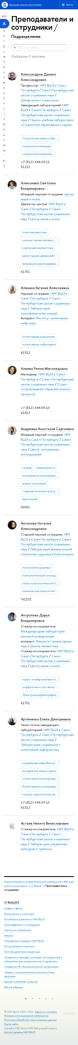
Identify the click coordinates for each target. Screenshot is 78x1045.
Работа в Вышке (13, 987)
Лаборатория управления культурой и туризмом (44, 846)
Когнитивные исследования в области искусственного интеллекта (40, 786)
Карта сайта (11, 1024)
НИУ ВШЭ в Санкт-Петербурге (45, 107)
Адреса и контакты (46, 1012)
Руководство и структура (19, 914)
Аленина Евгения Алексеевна (45, 287)
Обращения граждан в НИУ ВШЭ (24, 941)
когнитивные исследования (40, 778)
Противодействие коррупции (22, 951)
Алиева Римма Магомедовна (44, 368)
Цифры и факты (13, 908)
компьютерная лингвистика (40, 240)
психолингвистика (34, 232)
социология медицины (37, 154)
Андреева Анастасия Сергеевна (47, 428)
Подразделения (25, 36)
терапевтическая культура (40, 491)
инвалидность (45, 468)
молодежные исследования (40, 475)
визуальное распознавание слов (40, 264)
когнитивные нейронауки (39, 344)
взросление (30, 499)
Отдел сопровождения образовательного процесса (46, 389)
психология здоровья (36, 567)
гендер (27, 468)
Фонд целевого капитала (19, 946)
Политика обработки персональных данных (30, 1020)
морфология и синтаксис (38, 687)
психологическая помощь (39, 575)
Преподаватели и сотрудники (22, 924)
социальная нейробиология (40, 763)
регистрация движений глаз (40, 256)
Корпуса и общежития (17, 930)
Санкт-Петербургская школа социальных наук (47, 92)
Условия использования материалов (26, 1016)
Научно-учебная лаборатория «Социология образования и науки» (47, 122)
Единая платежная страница (20, 981)
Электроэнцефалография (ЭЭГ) (40, 695)
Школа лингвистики (44, 646)
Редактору (68, 1013)
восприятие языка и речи (39, 771)
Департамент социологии (39, 100)
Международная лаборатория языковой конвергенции (43, 633)
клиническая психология (38, 591)
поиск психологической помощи (40, 583)
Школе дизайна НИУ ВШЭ (19, 1032)
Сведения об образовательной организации (31, 966)
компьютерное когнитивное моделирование (40, 794)
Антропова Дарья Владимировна (35, 618)
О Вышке (36, 886)
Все (4, 16)
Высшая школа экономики (25, 4)
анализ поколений (34, 483)
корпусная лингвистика (37, 248)
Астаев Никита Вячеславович (45, 823)
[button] (25, 998)
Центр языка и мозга (44, 219)
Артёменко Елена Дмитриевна (46, 719)
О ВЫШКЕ (11, 902)
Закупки (8, 935)
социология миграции (36, 146)
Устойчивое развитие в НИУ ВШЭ (24, 919)
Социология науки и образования (40, 138)
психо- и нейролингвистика (40, 679)
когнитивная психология (38, 337)
